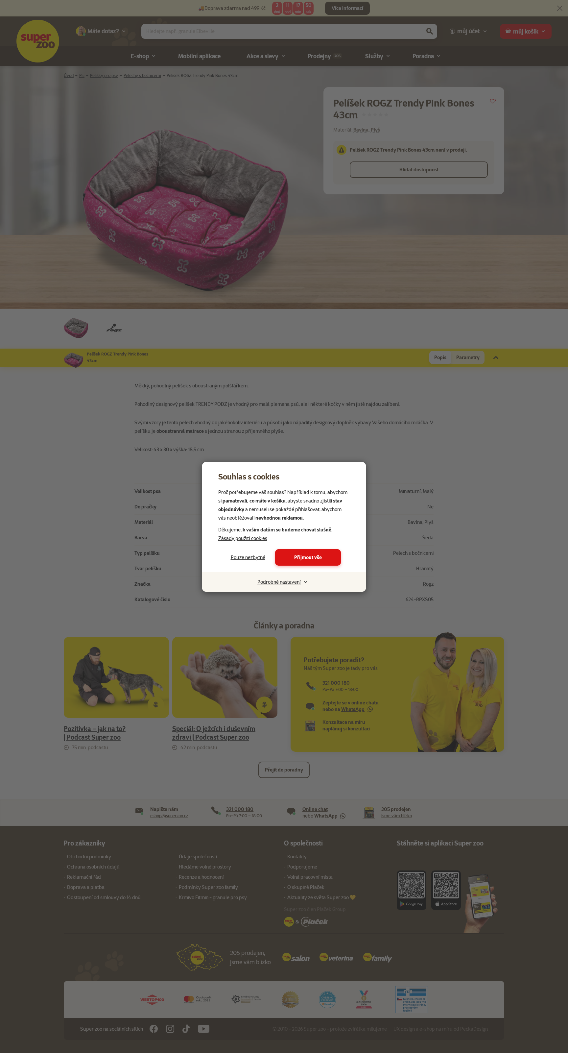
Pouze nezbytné (248, 557)
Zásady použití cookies (242, 538)
